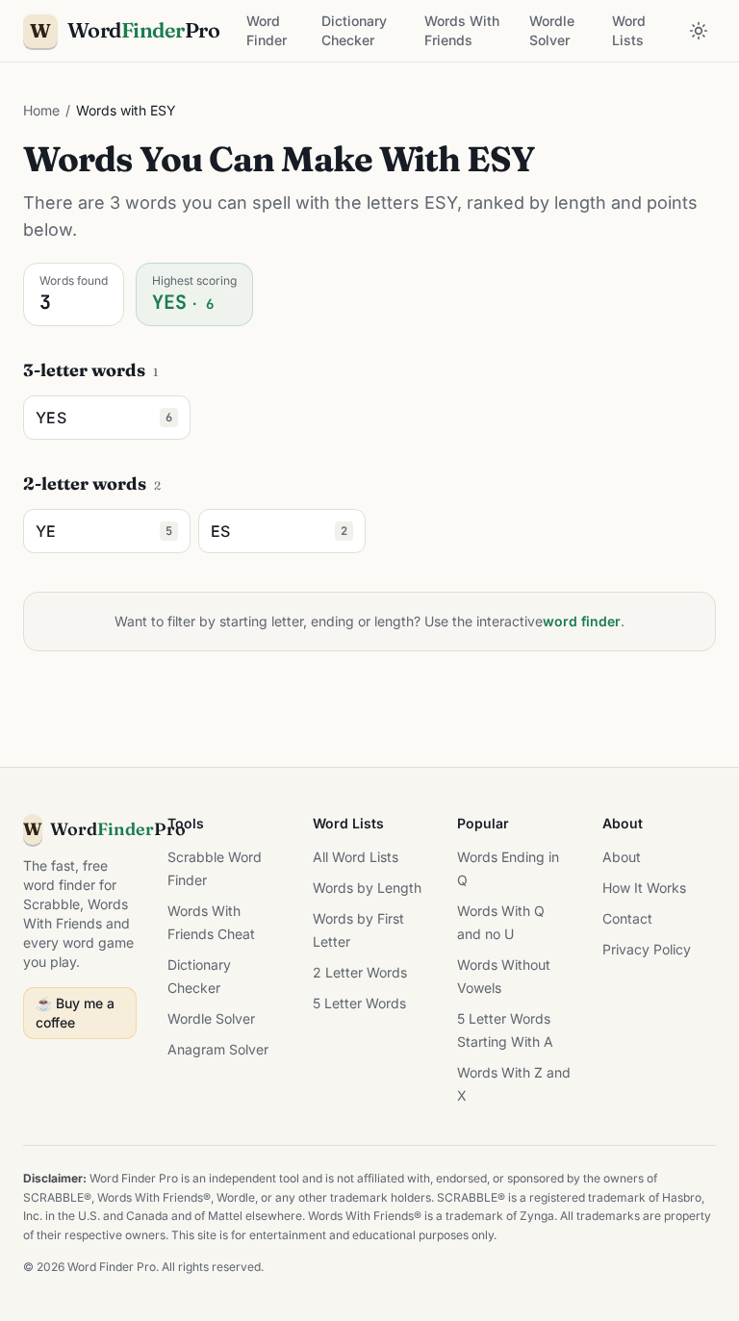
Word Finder (266, 30)
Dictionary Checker (354, 30)
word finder (582, 621)
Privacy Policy (646, 949)
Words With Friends (461, 30)
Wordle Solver (551, 30)
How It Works (644, 887)
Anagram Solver (217, 1049)
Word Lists (629, 30)
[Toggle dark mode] (698, 30)
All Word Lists (355, 857)
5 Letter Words (359, 1003)
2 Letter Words (360, 972)
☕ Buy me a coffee (75, 1012)
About (621, 857)
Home (41, 110)
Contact (627, 918)
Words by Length (367, 887)
